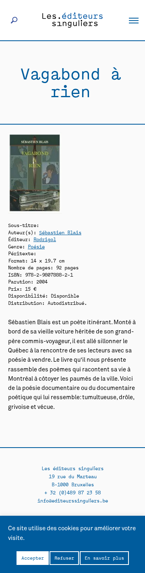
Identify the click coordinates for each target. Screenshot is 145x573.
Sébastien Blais (60, 232)
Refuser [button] (64, 557)
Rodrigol (44, 239)
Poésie (36, 246)
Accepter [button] (32, 557)
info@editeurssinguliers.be (72, 500)
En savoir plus (104, 557)
